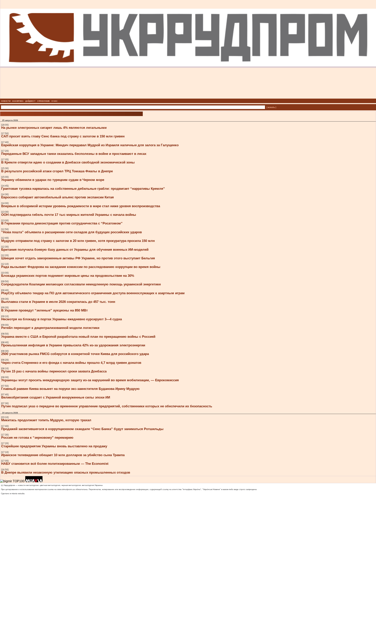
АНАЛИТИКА (18, 101)
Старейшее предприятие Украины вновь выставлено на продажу (54, 446)
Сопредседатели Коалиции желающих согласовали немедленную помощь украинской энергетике (81, 284)
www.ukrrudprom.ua (66, 489)
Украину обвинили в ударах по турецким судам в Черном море (52, 180)
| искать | (271, 107)
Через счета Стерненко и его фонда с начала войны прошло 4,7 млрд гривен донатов (71, 363)
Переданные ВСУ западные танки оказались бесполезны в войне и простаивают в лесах (73, 154)
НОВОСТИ (5, 101)
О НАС (55, 101)
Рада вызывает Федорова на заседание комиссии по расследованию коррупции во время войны (80, 267)
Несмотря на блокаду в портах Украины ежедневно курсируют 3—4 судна (61, 319)
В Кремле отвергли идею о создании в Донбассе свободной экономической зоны (68, 162)
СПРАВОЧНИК (43, 101)
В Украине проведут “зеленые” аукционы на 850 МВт (44, 310)
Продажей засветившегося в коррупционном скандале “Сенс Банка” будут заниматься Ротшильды (82, 429)
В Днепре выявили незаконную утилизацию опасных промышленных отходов (65, 472)
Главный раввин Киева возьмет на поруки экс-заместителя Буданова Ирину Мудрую (70, 389)
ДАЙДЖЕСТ (30, 101)
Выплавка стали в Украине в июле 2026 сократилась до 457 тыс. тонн (58, 302)
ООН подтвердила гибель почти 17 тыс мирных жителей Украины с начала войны (68, 215)
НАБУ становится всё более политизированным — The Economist (54, 464)
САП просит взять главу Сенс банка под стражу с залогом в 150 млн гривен (63, 136)
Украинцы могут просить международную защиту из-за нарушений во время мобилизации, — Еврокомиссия (90, 380)
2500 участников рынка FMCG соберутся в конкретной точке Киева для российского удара (75, 354)
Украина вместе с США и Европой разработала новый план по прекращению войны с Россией (78, 337)
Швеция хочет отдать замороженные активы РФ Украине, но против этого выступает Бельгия (78, 258)
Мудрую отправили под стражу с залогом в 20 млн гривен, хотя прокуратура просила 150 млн (78, 241)
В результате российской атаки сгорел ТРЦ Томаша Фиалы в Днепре (57, 171)
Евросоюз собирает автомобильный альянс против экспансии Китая (57, 197)
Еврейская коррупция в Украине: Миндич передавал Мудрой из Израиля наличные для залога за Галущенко (90, 145)
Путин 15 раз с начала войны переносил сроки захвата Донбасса (54, 371)
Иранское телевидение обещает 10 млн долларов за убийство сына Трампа (63, 455)
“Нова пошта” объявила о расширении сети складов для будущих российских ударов (71, 232)
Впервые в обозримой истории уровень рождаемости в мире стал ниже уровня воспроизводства (80, 206)
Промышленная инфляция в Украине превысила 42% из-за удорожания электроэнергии (73, 345)
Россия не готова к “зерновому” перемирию (37, 437)
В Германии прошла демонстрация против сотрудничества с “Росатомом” (62, 223)
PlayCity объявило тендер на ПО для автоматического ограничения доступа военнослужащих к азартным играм (93, 293)
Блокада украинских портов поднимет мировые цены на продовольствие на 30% (67, 276)
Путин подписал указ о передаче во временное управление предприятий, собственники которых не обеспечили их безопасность (106, 406)
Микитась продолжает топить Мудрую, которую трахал (46, 420)
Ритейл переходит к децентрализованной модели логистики (50, 328)
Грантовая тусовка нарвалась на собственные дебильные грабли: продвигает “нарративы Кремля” (83, 189)
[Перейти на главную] (188, 97)
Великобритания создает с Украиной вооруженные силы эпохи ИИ (55, 397)
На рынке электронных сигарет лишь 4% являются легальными (54, 128)
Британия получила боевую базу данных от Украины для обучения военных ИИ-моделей (74, 249)
